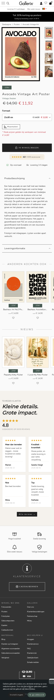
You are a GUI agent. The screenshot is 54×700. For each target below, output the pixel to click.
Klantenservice (32, 644)
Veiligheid (5, 658)
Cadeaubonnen (28, 586)
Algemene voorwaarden (10, 648)
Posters (4, 611)
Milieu (29, 621)
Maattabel (12, 127)
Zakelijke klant (32, 658)
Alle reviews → (27, 514)
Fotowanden (6, 607)
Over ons (30, 607)
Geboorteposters (7, 621)
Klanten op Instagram (9, 644)
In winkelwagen (29, 148)
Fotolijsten (5, 616)
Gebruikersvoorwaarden (10, 653)
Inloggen (30, 639)
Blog (3, 639)
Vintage (5, 98)
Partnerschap (32, 616)
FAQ (29, 648)
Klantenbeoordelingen (35, 611)
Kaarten (4, 625)
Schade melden (33, 662)
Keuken (13, 98)
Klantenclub (32, 653)
